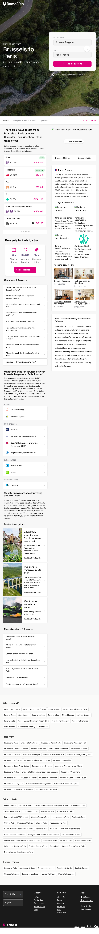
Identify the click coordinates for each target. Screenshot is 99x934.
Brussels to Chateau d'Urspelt (66, 783)
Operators (44, 120)
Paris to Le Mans (38, 715)
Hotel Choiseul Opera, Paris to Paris (18, 829)
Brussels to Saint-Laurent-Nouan (73, 778)
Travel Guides (39, 906)
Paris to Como (9, 715)
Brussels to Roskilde (12, 754)
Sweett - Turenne (62, 281)
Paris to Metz (9, 721)
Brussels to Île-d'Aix (38, 748)
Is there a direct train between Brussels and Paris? (21, 313)
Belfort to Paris (10, 805)
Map (34, 120)
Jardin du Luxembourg (80, 219)
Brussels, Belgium (65, 42)
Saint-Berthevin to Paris (71, 834)
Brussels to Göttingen (30, 743)
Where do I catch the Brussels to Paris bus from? (22, 345)
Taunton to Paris (25, 805)
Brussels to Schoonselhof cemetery (18, 789)
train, (14, 66)
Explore (88, 120)
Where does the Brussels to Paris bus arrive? (20, 637)
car (22, 66)
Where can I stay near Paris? (17, 677)
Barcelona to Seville (64, 868)
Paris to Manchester (12, 709)
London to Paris (10, 868)
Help (59, 909)
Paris (60, 170)
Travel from (59, 38)
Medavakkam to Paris (58, 823)
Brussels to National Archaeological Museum (40, 772)
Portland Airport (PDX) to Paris (16, 817)
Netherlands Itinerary (26, 727)
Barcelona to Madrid (46, 868)
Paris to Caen (43, 727)
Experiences (39, 903)
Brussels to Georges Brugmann (79, 754)
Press (59, 900)
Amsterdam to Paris (27, 868)
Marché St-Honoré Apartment (62, 302)
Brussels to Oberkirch (48, 778)
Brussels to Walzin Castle (51, 743)
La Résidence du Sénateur (82, 282)
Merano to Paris (47, 811)
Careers (60, 903)
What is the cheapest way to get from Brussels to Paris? (21, 288)
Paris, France (62, 54)
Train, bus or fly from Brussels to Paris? (21, 362)
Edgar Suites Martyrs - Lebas (82, 302)
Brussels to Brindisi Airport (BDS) (37, 760)
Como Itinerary (54, 709)
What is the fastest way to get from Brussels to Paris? (20, 297)
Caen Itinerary (24, 715)
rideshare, (37, 62)
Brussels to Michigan (31, 754)
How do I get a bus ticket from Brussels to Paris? (22, 669)
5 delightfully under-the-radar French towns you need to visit (32, 537)
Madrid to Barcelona (66, 874)
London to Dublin (49, 874)
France (68, 170)
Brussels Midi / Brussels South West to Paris (67, 846)
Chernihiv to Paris (50, 840)
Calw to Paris (9, 823)
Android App (87, 900)
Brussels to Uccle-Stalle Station (16, 766)
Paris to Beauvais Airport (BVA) (75, 709)
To (54, 50)
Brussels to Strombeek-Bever (16, 748)
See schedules (23, 270)
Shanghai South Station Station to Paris (43, 834)
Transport (17, 120)
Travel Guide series (21, 500)
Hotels (36, 897)
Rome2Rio (59, 326)
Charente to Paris (78, 805)
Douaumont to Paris (25, 823)
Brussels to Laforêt (28, 778)
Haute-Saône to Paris (60, 817)
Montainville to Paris (65, 811)
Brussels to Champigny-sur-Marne (68, 766)
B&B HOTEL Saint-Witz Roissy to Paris (65, 829)
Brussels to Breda (11, 743)
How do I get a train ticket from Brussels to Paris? (23, 661)
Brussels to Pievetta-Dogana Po (38, 783)
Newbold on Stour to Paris (14, 834)
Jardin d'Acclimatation (62, 247)
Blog (36, 909)
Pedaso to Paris (66, 840)
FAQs (26, 120)
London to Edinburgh (30, 874)
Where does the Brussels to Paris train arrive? (21, 646)
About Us (61, 897)
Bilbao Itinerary (68, 715)
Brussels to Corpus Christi (46, 789)
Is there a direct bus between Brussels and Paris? (23, 305)
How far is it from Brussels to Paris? (20, 321)
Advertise (61, 906)
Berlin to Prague (81, 868)
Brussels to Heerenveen (58, 748)
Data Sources (85, 909)
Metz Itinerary (9, 727)
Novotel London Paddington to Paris (18, 852)
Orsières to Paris (78, 817)
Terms (83, 926)
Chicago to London (11, 874)
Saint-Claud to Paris (12, 811)
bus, (28, 62)
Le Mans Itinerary (83, 715)
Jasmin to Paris (41, 829)
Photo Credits (86, 906)
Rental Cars (38, 900)
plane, (6, 66)
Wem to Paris (41, 823)
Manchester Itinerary (60, 721)
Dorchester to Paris (30, 811)
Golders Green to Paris (38, 846)
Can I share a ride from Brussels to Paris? (22, 684)
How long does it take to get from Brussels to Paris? (23, 337)
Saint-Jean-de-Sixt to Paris (15, 846)
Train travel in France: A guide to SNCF (32, 570)
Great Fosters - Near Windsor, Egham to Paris (22, 840)
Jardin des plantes (63, 218)
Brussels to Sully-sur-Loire (53, 754)
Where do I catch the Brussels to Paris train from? (23, 354)
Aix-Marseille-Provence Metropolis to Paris (51, 805)
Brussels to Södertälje (62, 760)
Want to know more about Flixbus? (30, 604)
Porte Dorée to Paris (83, 840)
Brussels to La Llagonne (13, 783)
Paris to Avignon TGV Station (34, 709)
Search (6, 120)
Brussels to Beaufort (79, 748)
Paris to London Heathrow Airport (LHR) (33, 721)
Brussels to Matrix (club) (42, 766)
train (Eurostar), (16, 62)
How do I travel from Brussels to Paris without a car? (20, 329)
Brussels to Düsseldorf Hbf (75, 743)
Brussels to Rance (11, 778)
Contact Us (61, 912)
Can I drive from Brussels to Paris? (19, 654)
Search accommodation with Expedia (70, 74)
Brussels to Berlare (11, 772)
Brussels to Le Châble (13, 760)
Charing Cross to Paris (40, 817)
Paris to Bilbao (53, 715)
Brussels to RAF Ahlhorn (70, 772)
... (87, 196)
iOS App (85, 897)
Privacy (77, 926)
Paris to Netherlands (80, 721)
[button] (72, 64)
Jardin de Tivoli (82, 246)
